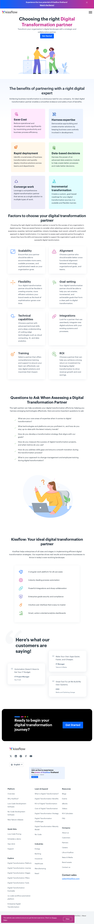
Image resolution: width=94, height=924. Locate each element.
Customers (66, 837)
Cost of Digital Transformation (46, 808)
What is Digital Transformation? (47, 794)
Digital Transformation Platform (20, 863)
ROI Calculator (67, 813)
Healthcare (39, 863)
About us (65, 833)
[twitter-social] (11, 756)
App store (11, 844)
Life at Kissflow (67, 852)
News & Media (67, 857)
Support (11, 849)
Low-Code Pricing (14, 834)
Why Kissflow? (13, 798)
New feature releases (15, 819)
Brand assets (67, 862)
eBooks (65, 803)
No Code (38, 834)
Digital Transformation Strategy (47, 813)
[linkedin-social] (16, 756)
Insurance (38, 858)
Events (64, 798)
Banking (38, 854)
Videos (64, 808)
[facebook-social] (26, 756)
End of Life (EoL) (75, 915)
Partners (65, 842)
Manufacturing (40, 868)
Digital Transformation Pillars (19, 878)
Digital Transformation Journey (19, 868)
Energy (37, 849)
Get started (47, 36)
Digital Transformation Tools (18, 883)
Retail (37, 873)
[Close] (86, 2)
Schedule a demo (14, 839)
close (67, 919)
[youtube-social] (31, 756)
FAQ (63, 818)
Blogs (64, 794)
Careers (65, 847)
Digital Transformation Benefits (46, 798)
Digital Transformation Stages (19, 873)
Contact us (66, 867)
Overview (11, 794)
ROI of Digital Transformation (46, 803)
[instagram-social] (21, 756)
